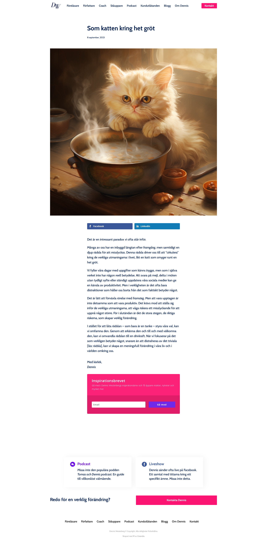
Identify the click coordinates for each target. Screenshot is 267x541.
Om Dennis (182, 5)
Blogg (167, 5)
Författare (89, 5)
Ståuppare (116, 5)
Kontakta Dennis (176, 500)
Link (76, 486)
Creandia (140, 536)
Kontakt (209, 5)
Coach (102, 5)
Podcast (131, 5)
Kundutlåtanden (150, 5)
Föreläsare (73, 5)
